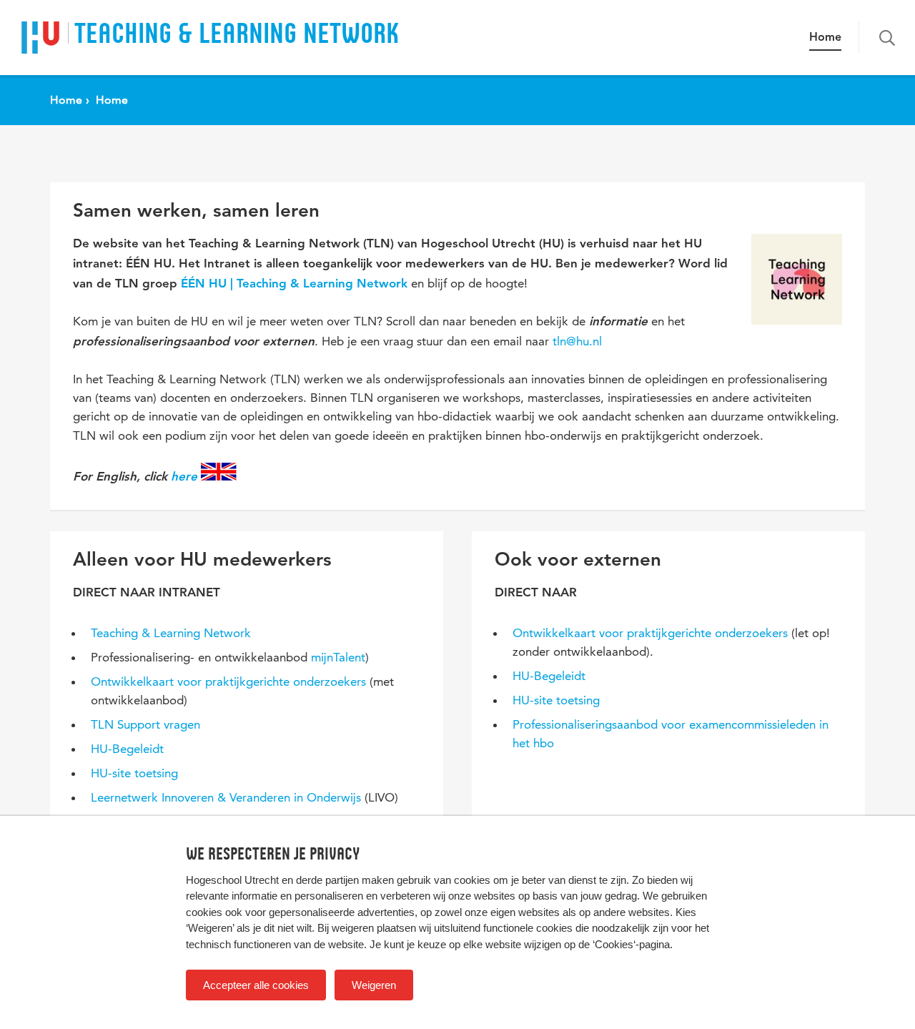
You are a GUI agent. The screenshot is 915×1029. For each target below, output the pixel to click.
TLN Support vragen (145, 724)
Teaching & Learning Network (171, 633)
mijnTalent (338, 657)
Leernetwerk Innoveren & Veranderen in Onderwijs (226, 797)
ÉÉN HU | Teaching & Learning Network (296, 284)
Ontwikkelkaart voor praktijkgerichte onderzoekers (228, 681)
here (184, 477)
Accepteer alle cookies (256, 985)
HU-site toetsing (134, 773)
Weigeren (374, 985)
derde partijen (327, 880)
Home (825, 38)
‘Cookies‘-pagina (631, 944)
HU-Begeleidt (127, 749)
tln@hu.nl (577, 341)
